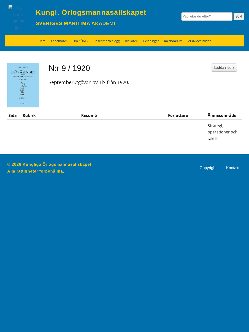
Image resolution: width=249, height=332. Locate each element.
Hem (41, 41)
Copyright (208, 168)
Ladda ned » (224, 67)
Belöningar (151, 41)
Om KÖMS (80, 41)
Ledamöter (59, 41)
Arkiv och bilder (199, 41)
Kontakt (232, 168)
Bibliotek (131, 41)
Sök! (238, 16)
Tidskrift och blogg (106, 41)
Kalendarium (173, 41)
